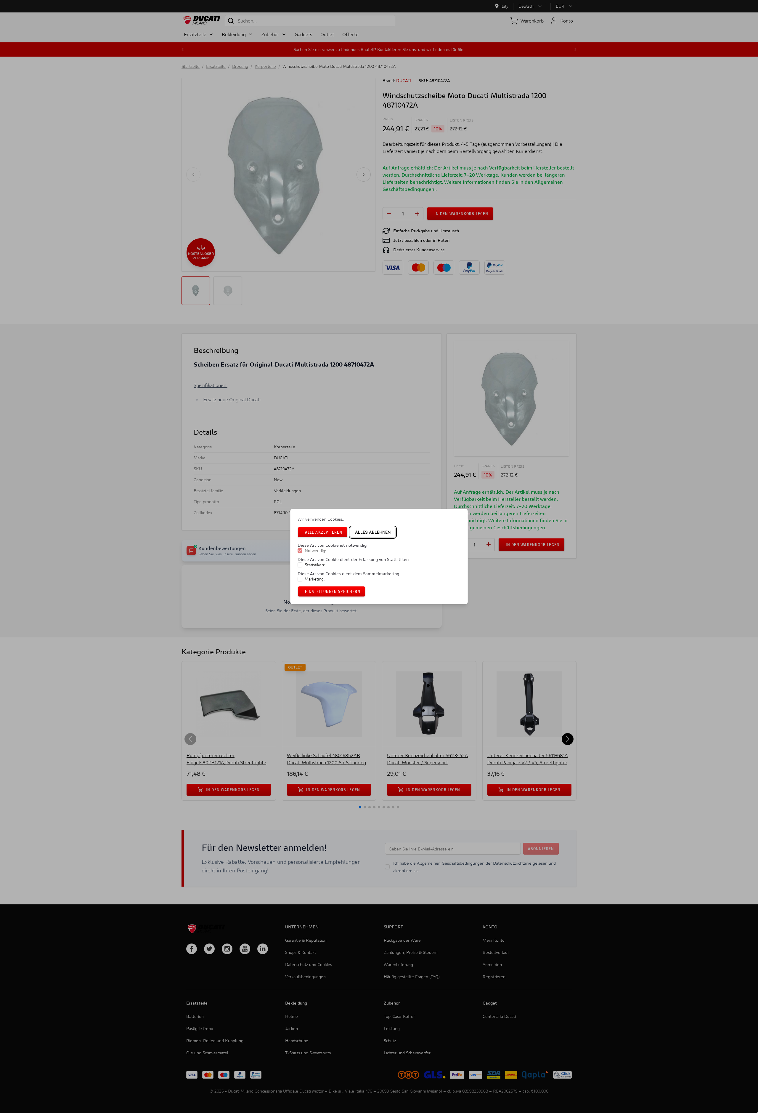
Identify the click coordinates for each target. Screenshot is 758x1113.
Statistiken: (315, 565)
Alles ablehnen (373, 532)
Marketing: (315, 579)
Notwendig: (315, 550)
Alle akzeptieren (324, 532)
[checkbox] (300, 550)
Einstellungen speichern (332, 591)
